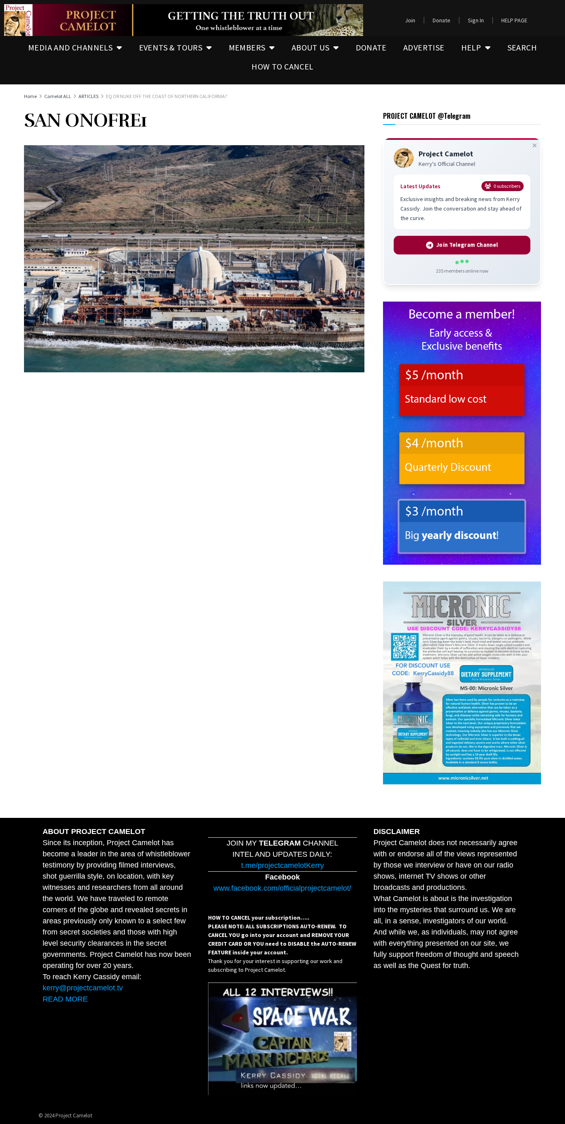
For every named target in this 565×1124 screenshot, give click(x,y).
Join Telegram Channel (467, 245)
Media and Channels (70, 47)
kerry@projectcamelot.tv (83, 988)
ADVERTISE (424, 47)
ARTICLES (88, 96)
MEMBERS (247, 47)
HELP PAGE (514, 20)
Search (522, 47)
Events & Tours (171, 47)
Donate (441, 20)
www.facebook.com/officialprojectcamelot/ (282, 888)
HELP (471, 47)
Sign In (476, 20)
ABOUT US (310, 47)
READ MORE (65, 999)
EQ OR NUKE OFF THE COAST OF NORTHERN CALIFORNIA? (166, 96)
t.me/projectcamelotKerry (282, 865)
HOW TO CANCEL (282, 66)
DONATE (371, 47)
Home (30, 96)
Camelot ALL (57, 96)
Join (410, 20)
